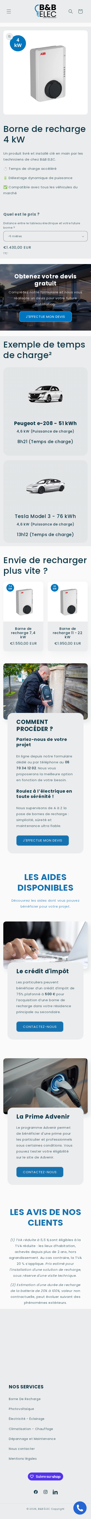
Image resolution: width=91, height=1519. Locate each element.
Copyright (57, 1509)
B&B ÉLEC (44, 1509)
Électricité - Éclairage (27, 1419)
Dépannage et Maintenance (32, 1439)
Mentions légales (23, 1458)
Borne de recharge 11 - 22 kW (67, 633)
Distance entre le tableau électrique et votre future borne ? (41, 225)
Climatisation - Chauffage (31, 1429)
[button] (9, 11)
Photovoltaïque (21, 1409)
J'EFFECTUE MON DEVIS (45, 316)
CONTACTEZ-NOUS (40, 1026)
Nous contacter (22, 1449)
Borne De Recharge (25, 1399)
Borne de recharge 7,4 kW (23, 633)
